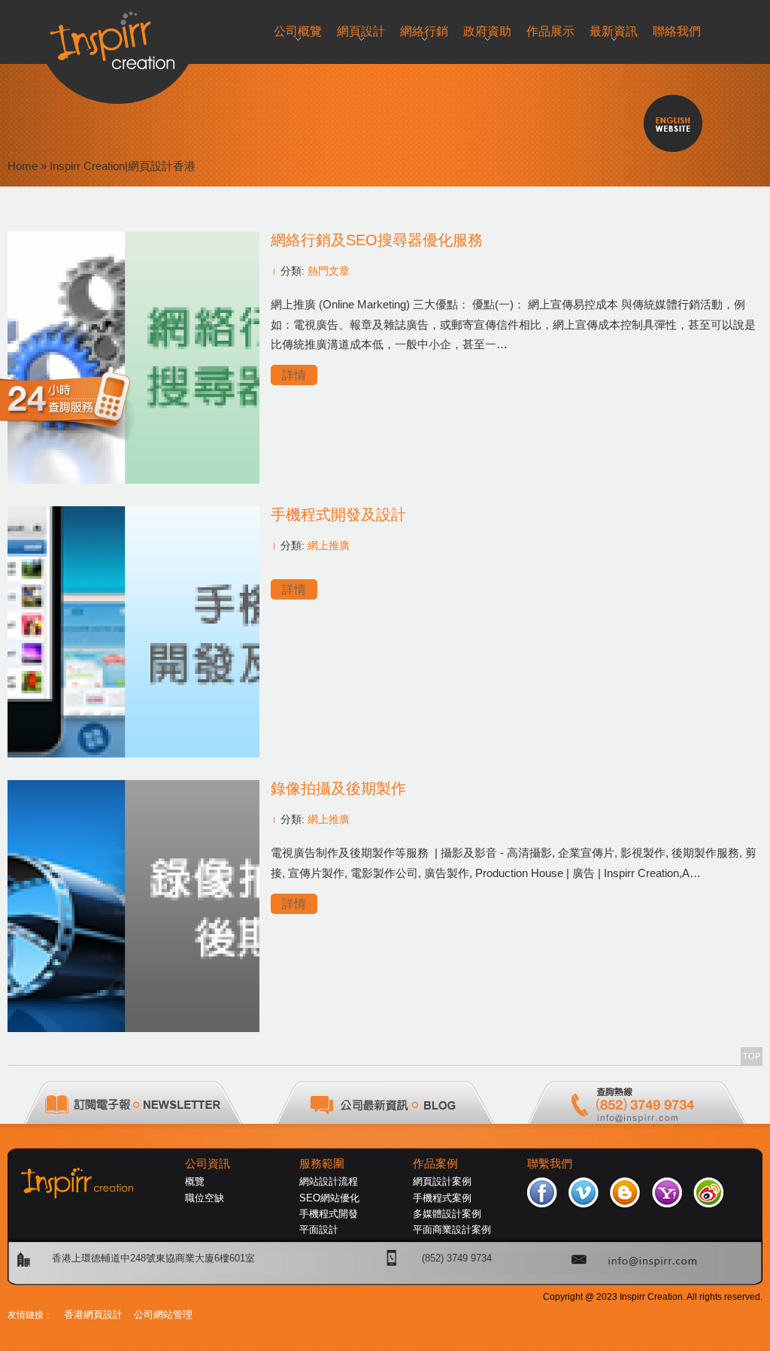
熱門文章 (329, 271)
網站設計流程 (328, 1181)
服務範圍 (321, 1164)
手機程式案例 (442, 1198)
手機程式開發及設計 (338, 514)
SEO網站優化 (329, 1198)
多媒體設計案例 (447, 1213)
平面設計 (318, 1229)
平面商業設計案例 (452, 1229)
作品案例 (435, 1164)
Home (23, 165)
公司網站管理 (163, 1314)
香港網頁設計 (93, 1314)
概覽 (195, 1181)
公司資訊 (207, 1164)
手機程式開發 (328, 1213)
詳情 (294, 375)
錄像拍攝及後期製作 (338, 788)
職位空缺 (204, 1198)
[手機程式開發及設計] (133, 753)
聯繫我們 (549, 1164)
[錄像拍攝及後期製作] (133, 1028)
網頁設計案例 (442, 1181)
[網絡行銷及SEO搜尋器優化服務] (133, 479)
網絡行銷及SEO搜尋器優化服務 (377, 240)
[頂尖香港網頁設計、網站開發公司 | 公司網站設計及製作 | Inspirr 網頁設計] (117, 35)
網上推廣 (329, 545)
